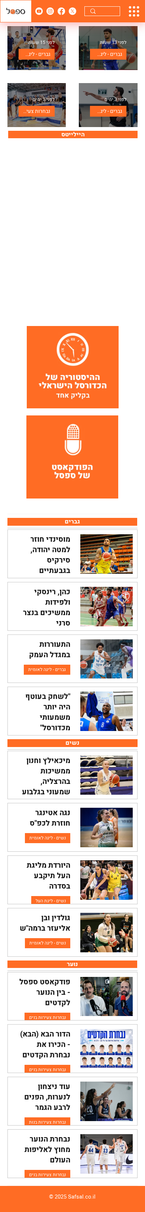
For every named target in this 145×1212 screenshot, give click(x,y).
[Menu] (134, 11)
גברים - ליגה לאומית (106, 54)
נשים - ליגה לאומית (47, 838)
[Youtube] (39, 11)
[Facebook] (61, 11)
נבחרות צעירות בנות (34, 111)
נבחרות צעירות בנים (47, 1017)
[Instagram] (50, 11)
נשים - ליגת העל (51, 901)
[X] (72, 11)
